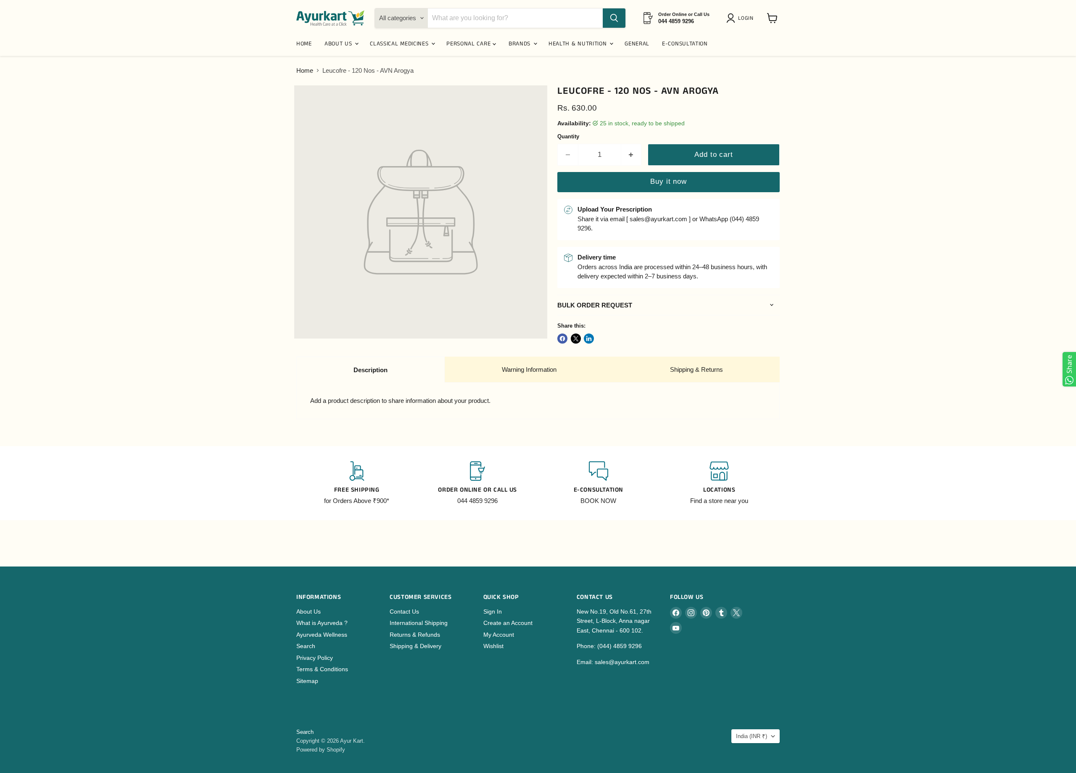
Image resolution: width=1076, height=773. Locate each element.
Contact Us (404, 611)
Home (304, 70)
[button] (741, 18)
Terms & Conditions (322, 669)
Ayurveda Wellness (321, 634)
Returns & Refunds (415, 634)
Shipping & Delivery (415, 646)
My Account (498, 634)
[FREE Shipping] (356, 483)
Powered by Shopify (320, 750)
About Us (308, 611)
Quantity (568, 136)
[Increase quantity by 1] (631, 154)
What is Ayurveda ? (322, 622)
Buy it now (668, 181)
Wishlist (493, 646)
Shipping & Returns (696, 369)
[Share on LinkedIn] (589, 339)
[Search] (614, 18)
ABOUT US (339, 44)
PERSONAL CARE (469, 44)
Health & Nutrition (579, 44)
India (751, 736)
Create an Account (508, 622)
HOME (304, 44)
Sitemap (307, 681)
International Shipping (419, 622)
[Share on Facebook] (562, 339)
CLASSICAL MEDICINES (400, 44)
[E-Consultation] (598, 483)
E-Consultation (685, 44)
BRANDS (521, 44)
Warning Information (529, 369)
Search (305, 646)
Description (370, 369)
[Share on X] (576, 339)
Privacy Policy (314, 657)
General (637, 44)
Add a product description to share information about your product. (400, 400)
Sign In (492, 611)
